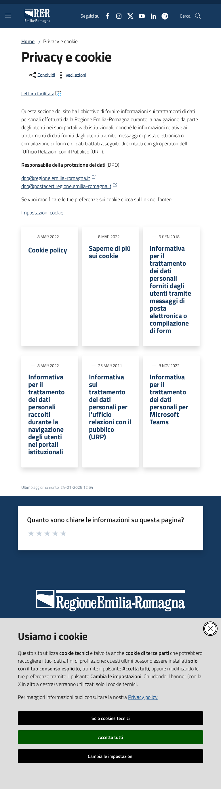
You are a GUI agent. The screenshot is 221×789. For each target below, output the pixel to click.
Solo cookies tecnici (111, 718)
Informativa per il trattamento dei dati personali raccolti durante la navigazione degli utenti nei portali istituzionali (46, 414)
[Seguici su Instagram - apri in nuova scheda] (116, 15)
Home (28, 41)
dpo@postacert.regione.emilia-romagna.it (66, 186)
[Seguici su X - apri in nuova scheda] (128, 15)
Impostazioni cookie (42, 212)
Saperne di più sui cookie (110, 251)
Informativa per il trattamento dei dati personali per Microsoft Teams (169, 399)
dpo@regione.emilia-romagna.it (55, 178)
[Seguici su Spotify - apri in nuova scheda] (162, 15)
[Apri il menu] (8, 15)
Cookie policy (47, 250)
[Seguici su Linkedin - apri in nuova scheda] (151, 15)
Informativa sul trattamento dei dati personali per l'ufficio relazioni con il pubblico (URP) (110, 406)
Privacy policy (143, 697)
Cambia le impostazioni (111, 756)
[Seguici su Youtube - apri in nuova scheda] (139, 15)
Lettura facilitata (37, 93)
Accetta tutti (110, 737)
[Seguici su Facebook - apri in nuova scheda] (105, 15)
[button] (198, 16)
